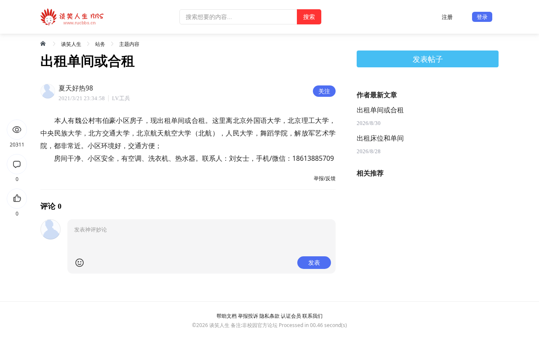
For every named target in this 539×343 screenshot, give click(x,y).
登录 (482, 17)
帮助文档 (226, 315)
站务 (100, 44)
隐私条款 (269, 315)
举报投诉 (248, 315)
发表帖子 (428, 59)
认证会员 (291, 315)
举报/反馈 (325, 178)
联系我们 (312, 315)
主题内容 (129, 44)
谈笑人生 (71, 44)
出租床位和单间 (380, 138)
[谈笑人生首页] (43, 43)
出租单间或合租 (380, 110)
